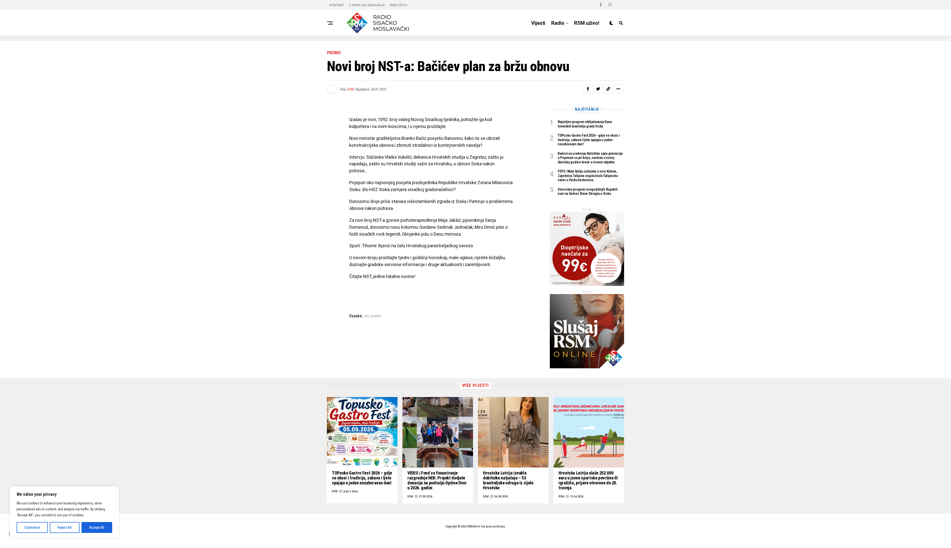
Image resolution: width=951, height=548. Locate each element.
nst (366, 316)
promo (375, 316)
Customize (32, 527)
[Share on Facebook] (587, 88)
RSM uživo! (586, 23)
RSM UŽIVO (398, 5)
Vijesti (538, 23)
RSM (350, 89)
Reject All (65, 527)
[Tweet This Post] (598, 88)
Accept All (96, 527)
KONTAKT (336, 5)
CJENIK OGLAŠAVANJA (367, 5)
